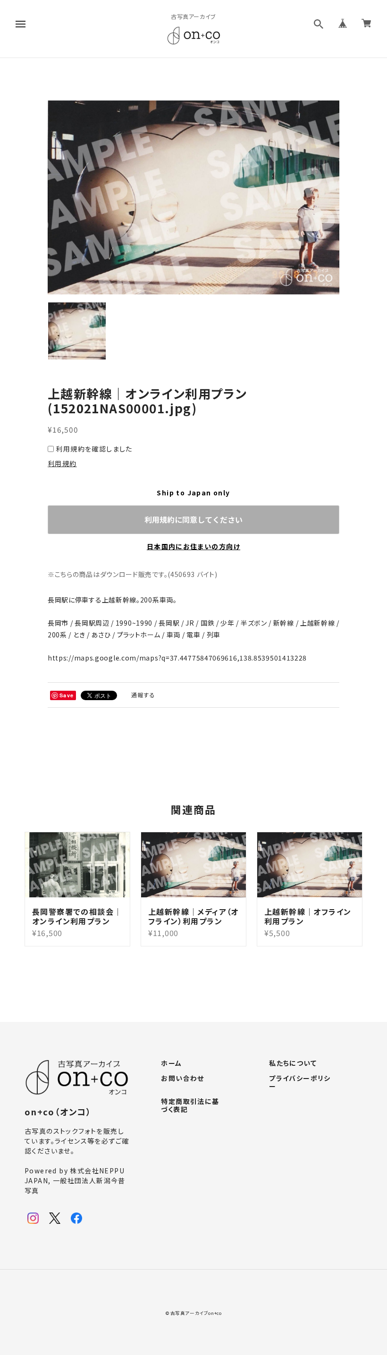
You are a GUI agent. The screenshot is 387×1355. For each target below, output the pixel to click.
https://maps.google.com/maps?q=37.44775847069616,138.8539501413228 (177, 657)
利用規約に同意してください (193, 519)
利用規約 (62, 463)
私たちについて (293, 1063)
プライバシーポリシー (300, 1082)
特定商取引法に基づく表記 (190, 1105)
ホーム (171, 1063)
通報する (143, 695)
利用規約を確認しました (94, 448)
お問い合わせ (182, 1078)
